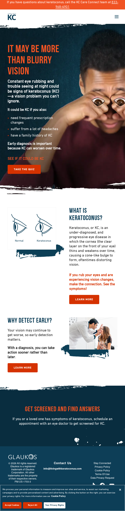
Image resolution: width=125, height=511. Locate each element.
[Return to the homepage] (12, 16)
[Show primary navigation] (117, 17)
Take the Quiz (24, 169)
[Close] (120, 489)
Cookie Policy (102, 470)
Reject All (32, 505)
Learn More (84, 299)
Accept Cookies (12, 505)
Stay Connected (102, 463)
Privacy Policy (102, 466)
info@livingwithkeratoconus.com (62, 468)
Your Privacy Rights (54, 505)
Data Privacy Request (102, 477)
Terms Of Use (102, 474)
